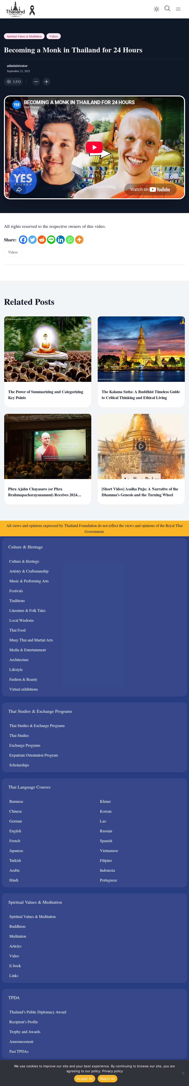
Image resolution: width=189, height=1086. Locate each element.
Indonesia (107, 870)
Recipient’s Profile (23, 1021)
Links (13, 975)
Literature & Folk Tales (27, 610)
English (15, 830)
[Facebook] (23, 239)
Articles (15, 945)
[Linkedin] (60, 239)
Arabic (14, 870)
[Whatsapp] (70, 239)
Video (14, 955)
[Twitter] (32, 239)
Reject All (107, 1079)
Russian (106, 830)
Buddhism (17, 926)
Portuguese (108, 880)
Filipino (106, 860)
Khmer (105, 801)
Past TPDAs (19, 1051)
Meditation (17, 936)
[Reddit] (42, 239)
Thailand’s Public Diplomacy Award (37, 1011)
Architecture (19, 659)
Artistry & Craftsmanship (28, 571)
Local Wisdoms (21, 620)
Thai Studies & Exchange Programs (37, 725)
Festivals (16, 590)
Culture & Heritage (24, 561)
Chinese (15, 811)
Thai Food (17, 630)
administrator (17, 65)
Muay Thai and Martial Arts (31, 639)
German (15, 820)
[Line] (51, 239)
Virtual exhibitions (23, 689)
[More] (79, 239)
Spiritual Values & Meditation (24, 36)
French (14, 840)
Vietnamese (109, 850)
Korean (105, 811)
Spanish (106, 840)
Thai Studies (19, 735)
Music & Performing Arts (29, 580)
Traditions (17, 600)
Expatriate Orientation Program (33, 755)
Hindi (13, 880)
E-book (15, 965)
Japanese (16, 850)
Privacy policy (112, 1071)
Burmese (16, 801)
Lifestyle (16, 669)
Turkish (15, 860)
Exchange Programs (24, 745)
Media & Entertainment (27, 649)
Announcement (21, 1041)
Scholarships (19, 764)
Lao (103, 820)
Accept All (85, 1079)
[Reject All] (182, 1072)
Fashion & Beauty (23, 679)
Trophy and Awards (24, 1031)
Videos (53, 36)
